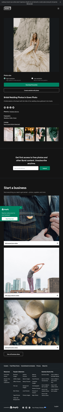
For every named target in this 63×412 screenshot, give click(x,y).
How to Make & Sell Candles (54, 390)
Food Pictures (35, 379)
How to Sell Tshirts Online (45, 394)
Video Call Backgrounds (16, 398)
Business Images (15, 375)
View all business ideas (13, 354)
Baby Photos (35, 395)
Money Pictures (26, 381)
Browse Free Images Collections (7, 380)
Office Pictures (17, 381)
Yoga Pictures (16, 395)
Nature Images (26, 379)
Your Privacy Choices (38, 407)
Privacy (38, 366)
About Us (44, 366)
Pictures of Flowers (35, 391)
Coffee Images (16, 379)
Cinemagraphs (35, 386)
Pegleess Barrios (14, 111)
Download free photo (31, 85)
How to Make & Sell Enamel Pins (54, 380)
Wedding (6, 118)
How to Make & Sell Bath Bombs (55, 375)
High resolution (10, 78)
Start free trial (10, 219)
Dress (14, 118)
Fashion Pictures (25, 375)
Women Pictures (36, 388)
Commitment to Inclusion (28, 366)
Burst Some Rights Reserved (12, 124)
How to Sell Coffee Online (54, 385)
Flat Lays (15, 386)
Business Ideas (45, 374)
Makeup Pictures (34, 375)
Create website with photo (31, 90)
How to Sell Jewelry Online (45, 390)
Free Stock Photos (6, 375)
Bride (11, 118)
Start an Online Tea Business (45, 379)
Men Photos (16, 391)
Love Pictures (26, 391)
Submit (45, 168)
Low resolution (38, 78)
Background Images (26, 386)
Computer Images (34, 382)
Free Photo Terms (15, 366)
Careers (6, 366)
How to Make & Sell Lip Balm (45, 385)
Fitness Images (26, 395)
